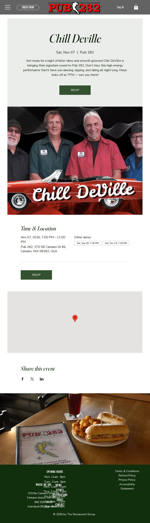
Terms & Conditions (127, 471)
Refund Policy (127, 475)
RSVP (75, 90)
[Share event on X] (32, 379)
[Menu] (7, 7)
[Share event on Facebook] (22, 379)
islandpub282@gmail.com (43, 506)
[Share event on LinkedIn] (42, 379)
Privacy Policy (127, 480)
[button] (136, 6)
